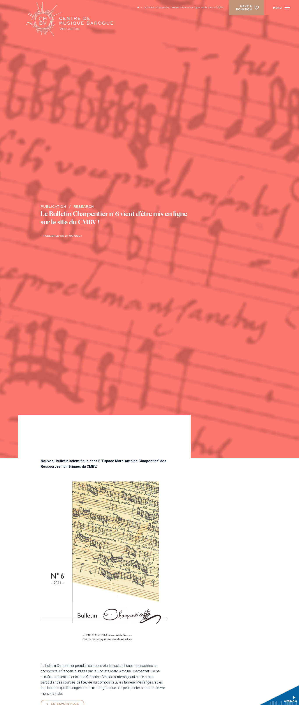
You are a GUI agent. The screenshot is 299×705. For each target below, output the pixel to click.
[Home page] (69, 19)
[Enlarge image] (104, 566)
